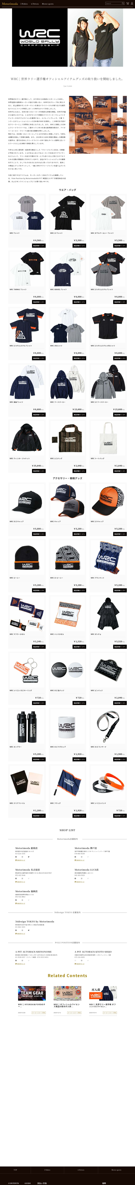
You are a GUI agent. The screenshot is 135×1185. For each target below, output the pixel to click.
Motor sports (48, 4)
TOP (15, 1170)
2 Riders (24, 4)
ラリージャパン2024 (50, 150)
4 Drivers (35, 4)
